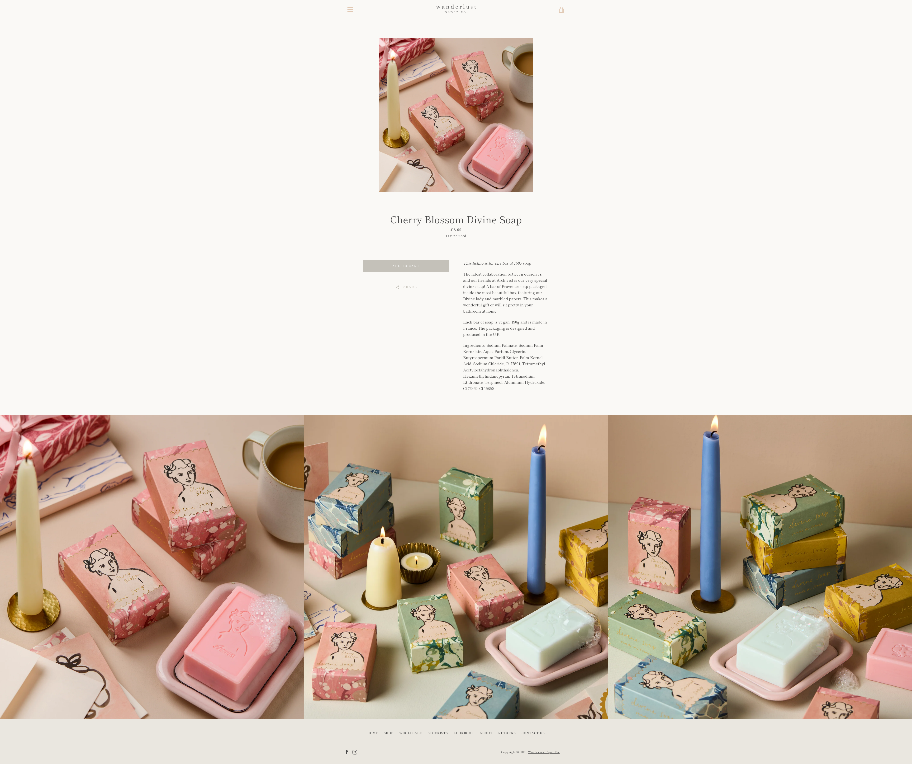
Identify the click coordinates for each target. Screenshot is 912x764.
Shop (389, 733)
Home (372, 733)
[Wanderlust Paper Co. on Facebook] (346, 751)
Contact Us (533, 733)
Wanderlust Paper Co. (544, 752)
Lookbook (464, 733)
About (486, 733)
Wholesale (410, 733)
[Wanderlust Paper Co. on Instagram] (354, 751)
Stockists (438, 733)
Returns (507, 733)
